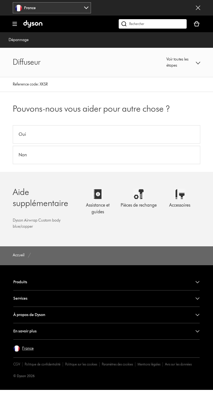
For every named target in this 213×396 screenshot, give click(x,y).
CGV (16, 364)
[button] (183, 62)
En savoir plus (25, 331)
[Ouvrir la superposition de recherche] (153, 24)
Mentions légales (149, 364)
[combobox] (52, 7)
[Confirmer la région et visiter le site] (198, 8)
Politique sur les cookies (81, 364)
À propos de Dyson (29, 314)
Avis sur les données (178, 364)
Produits (20, 282)
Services (20, 298)
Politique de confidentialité (42, 364)
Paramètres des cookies (117, 364)
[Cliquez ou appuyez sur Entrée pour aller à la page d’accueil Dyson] (32, 26)
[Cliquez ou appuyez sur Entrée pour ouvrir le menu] (14, 23)
